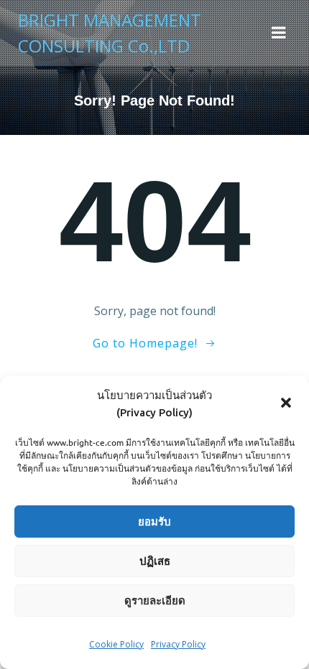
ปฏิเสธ (154, 561)
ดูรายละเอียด (154, 600)
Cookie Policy (116, 644)
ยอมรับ (154, 521)
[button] (286, 404)
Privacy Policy (178, 644)
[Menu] (279, 33)
